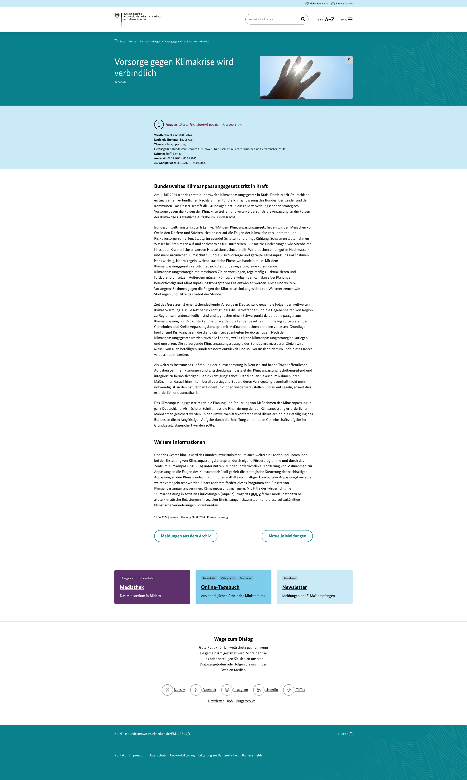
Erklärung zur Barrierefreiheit (218, 755)
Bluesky (179, 690)
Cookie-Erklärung (182, 755)
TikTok (300, 690)
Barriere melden (253, 755)
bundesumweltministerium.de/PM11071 (156, 734)
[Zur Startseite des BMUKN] (140, 19)
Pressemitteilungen (150, 41)
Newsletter (294, 587)
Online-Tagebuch (220, 587)
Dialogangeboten (213, 664)
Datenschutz (157, 755)
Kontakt (120, 755)
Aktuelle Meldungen (287, 536)
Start (122, 41)
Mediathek (132, 587)
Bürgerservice (245, 701)
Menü (344, 19)
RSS (230, 701)
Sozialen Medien (233, 670)
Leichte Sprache (344, 3)
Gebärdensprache (319, 3)
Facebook (209, 690)
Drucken (342, 734)
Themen (319, 21)
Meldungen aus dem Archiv (186, 536)
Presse (132, 41)
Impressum (137, 755)
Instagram (240, 690)
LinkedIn (271, 690)
